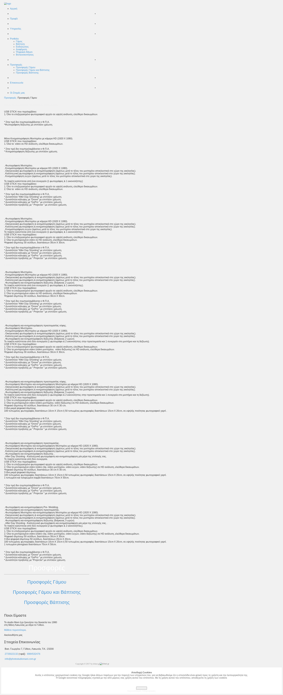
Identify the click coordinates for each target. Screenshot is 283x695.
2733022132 (11, 654)
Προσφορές (10, 98)
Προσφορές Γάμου (46, 582)
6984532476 (33, 654)
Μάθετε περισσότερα (15, 630)
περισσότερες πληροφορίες (141, 691)
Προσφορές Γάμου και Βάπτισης (47, 592)
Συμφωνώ (141, 688)
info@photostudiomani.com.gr (20, 659)
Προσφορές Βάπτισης (47, 602)
